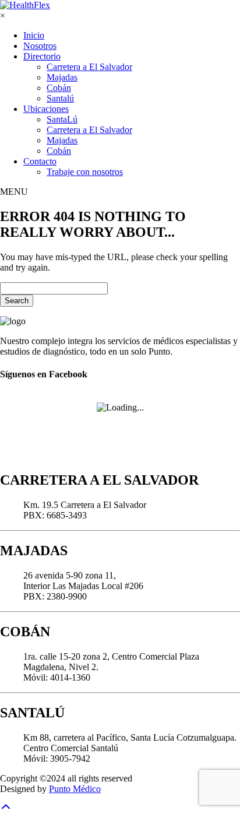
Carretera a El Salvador (89, 67)
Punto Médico (75, 789)
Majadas (62, 77)
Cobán (59, 88)
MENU (14, 192)
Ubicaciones (46, 109)
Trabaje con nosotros (85, 172)
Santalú (60, 98)
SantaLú (62, 119)
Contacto (40, 161)
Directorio (42, 56)
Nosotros (40, 46)
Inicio (33, 35)
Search (17, 300)
